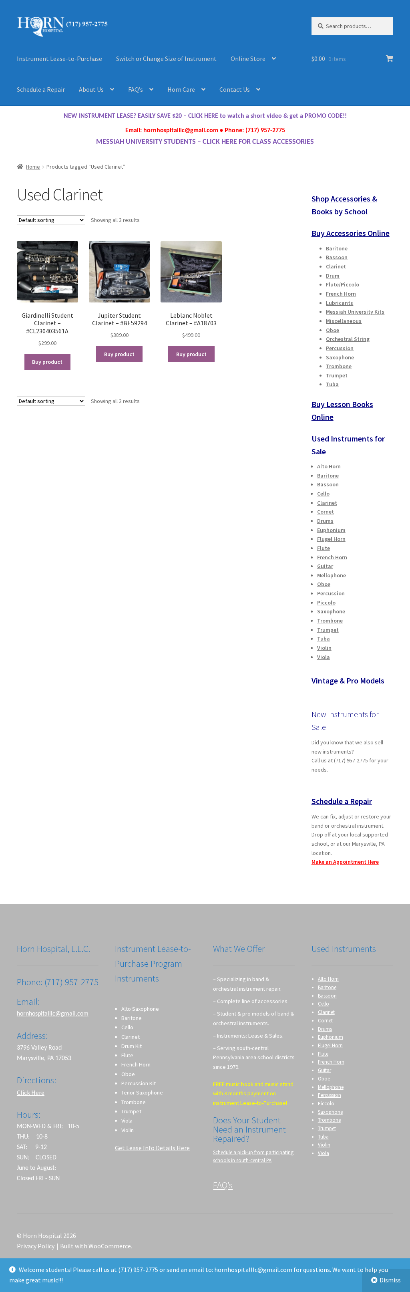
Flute (323, 548)
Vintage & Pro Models (348, 680)
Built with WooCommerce (95, 1246)
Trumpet (337, 375)
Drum (333, 275)
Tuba (332, 384)
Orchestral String (348, 339)
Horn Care (181, 89)
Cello (323, 493)
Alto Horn (329, 466)
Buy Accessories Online (351, 233)
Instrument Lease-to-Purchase (59, 58)
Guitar (325, 566)
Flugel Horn (331, 538)
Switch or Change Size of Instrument (166, 58)
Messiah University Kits (355, 311)
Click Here (30, 1092)
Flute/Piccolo (342, 284)
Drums (325, 520)
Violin (324, 647)
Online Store (248, 58)
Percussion (340, 348)
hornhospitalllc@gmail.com (52, 1014)
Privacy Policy (35, 1246)
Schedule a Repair (41, 89)
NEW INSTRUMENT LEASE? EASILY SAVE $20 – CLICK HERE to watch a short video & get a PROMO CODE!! (205, 116)
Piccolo (326, 602)
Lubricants (339, 302)
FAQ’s (135, 89)
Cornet (325, 511)
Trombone (339, 366)
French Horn (341, 293)
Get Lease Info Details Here (152, 1148)
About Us (91, 89)
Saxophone (340, 357)
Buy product (47, 361)
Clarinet (336, 266)
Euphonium (331, 530)
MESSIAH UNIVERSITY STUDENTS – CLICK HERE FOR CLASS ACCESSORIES (205, 142)
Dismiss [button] (390, 1280)
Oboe (332, 330)
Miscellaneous (344, 321)
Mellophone (331, 575)
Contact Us (234, 89)
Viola (323, 657)
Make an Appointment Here (345, 861)
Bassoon (337, 257)
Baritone (337, 248)
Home (33, 166)
